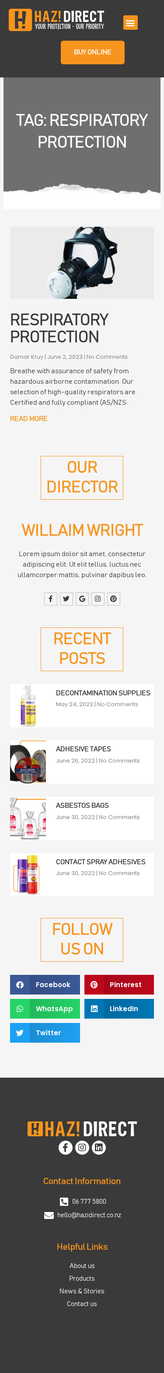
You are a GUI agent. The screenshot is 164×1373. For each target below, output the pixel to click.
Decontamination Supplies (103, 693)
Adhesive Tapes (83, 749)
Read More (29, 418)
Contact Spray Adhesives (101, 861)
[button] (130, 22)
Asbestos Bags (82, 805)
